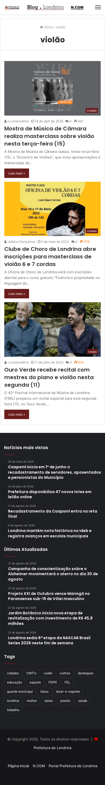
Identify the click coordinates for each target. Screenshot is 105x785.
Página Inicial (18, 766)
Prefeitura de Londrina (52, 748)
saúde (82, 701)
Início (48, 27)
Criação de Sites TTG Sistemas (52, 757)
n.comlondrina (18, 121)
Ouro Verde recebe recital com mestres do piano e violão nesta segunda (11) (49, 377)
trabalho (13, 710)
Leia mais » (16, 173)
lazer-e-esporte (68, 691)
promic (65, 701)
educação (14, 682)
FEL (67, 682)
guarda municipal (20, 691)
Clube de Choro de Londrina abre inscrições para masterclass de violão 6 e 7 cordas (50, 256)
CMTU (31, 673)
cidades (13, 673)
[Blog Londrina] (44, 7)
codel (48, 673)
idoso (44, 691)
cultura (65, 673)
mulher (32, 701)
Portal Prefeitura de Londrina (73, 766)
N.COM (39, 766)
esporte (35, 682)
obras (48, 701)
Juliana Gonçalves (21, 242)
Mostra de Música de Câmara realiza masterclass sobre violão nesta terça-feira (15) (49, 136)
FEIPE (52, 682)
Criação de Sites (52, 775)
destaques (85, 673)
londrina (13, 701)
